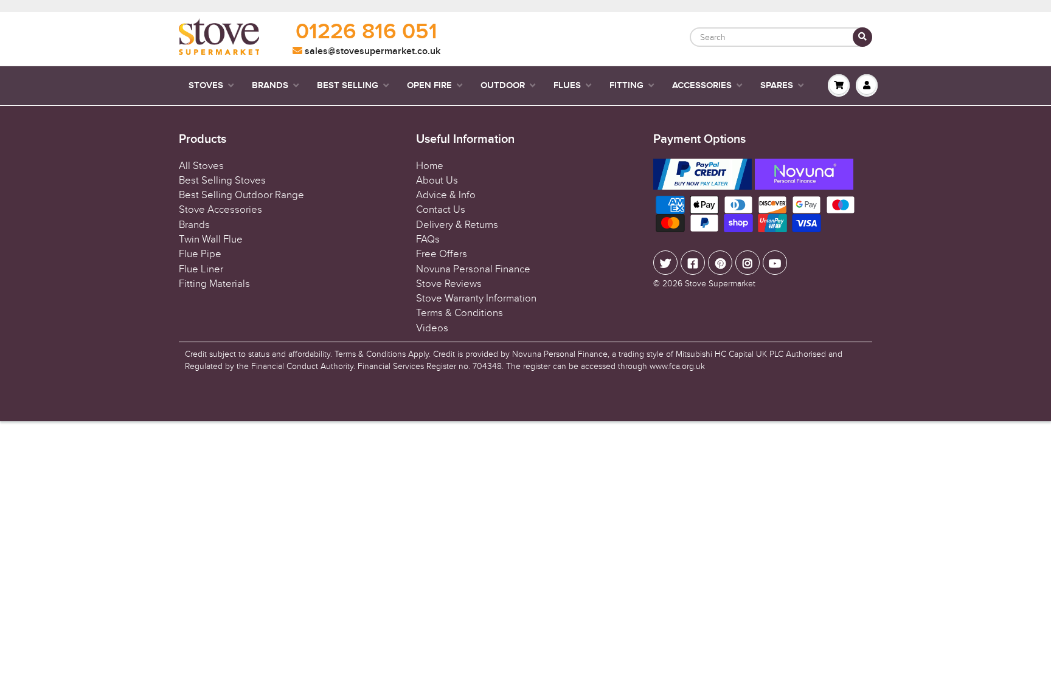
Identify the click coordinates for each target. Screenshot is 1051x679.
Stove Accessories (220, 210)
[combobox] (781, 37)
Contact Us (440, 210)
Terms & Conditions (459, 313)
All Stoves (201, 166)
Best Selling (347, 85)
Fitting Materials (214, 284)
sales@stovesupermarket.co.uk (371, 51)
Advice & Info (446, 195)
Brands (270, 85)
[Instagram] (747, 262)
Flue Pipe (200, 254)
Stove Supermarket (720, 283)
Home (429, 166)
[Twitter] (665, 262)
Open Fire (429, 85)
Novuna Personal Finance (473, 269)
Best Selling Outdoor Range (241, 195)
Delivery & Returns (457, 225)
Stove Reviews (449, 284)
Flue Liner (201, 269)
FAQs (428, 239)
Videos (432, 328)
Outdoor (502, 85)
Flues (567, 85)
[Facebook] (693, 262)
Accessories (702, 85)
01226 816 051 (366, 32)
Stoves (206, 85)
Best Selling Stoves (222, 180)
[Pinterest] (720, 262)
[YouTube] (775, 262)
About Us (437, 180)
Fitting (626, 85)
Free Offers (441, 254)
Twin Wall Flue (211, 239)
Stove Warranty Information (476, 298)
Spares (776, 85)
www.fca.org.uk (677, 366)
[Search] (862, 37)
